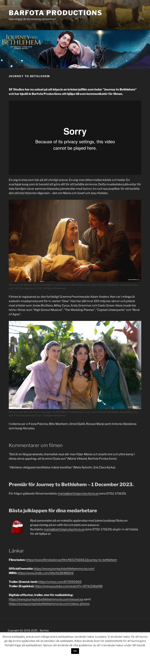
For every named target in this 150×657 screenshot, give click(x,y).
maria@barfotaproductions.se (78, 493)
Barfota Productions (55, 13)
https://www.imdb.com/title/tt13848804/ (46, 573)
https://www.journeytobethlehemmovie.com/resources (46, 599)
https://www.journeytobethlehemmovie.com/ (64, 568)
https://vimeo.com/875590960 (60, 582)
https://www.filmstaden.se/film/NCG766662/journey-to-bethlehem (71, 560)
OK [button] (75, 651)
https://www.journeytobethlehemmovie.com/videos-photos (49, 603)
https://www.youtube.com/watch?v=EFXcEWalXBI (69, 586)
